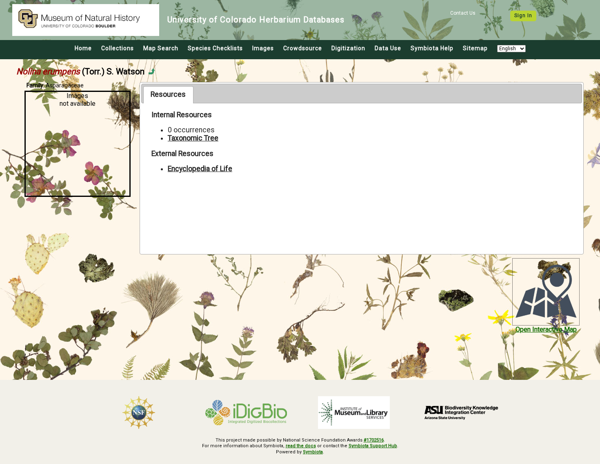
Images (263, 48)
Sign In (523, 15)
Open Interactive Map (546, 329)
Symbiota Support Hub (373, 445)
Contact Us (463, 13)
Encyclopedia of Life (200, 169)
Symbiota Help (432, 48)
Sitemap (475, 48)
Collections (117, 48)
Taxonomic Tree (193, 138)
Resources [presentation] (168, 94)
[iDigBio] (246, 412)
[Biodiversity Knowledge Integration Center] (461, 412)
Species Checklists (215, 48)
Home (83, 48)
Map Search (160, 48)
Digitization (348, 48)
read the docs (301, 445)
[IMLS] (354, 412)
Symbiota (313, 452)
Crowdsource (302, 48)
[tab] (168, 94)
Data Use (388, 48)
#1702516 (374, 440)
